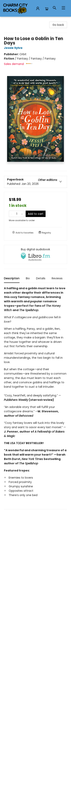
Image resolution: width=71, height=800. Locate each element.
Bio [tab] (28, 278)
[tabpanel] (35, 397)
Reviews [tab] (57, 278)
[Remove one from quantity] (11, 214)
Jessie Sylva (13, 48)
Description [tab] (12, 278)
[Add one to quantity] (22, 214)
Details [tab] (40, 278)
